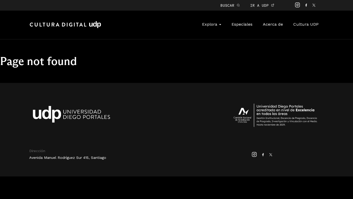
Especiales (242, 24)
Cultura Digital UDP (65, 27)
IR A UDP (260, 5)
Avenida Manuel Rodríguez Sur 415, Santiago (67, 157)
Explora (210, 24)
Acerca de (273, 24)
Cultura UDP (306, 24)
